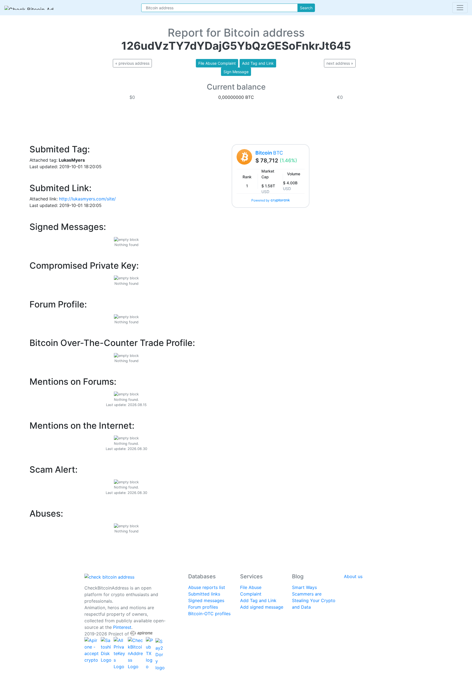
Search (306, 7)
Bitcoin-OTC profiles (209, 613)
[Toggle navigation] (460, 7)
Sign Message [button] (236, 71)
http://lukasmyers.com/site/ (87, 199)
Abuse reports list (206, 587)
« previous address (132, 63)
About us (353, 576)
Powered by (260, 200)
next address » (339, 63)
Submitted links (204, 594)
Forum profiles (203, 607)
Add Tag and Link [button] (258, 63)
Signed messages (206, 600)
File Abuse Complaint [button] (217, 63)
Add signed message (261, 607)
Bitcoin (269, 153)
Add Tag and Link (258, 600)
